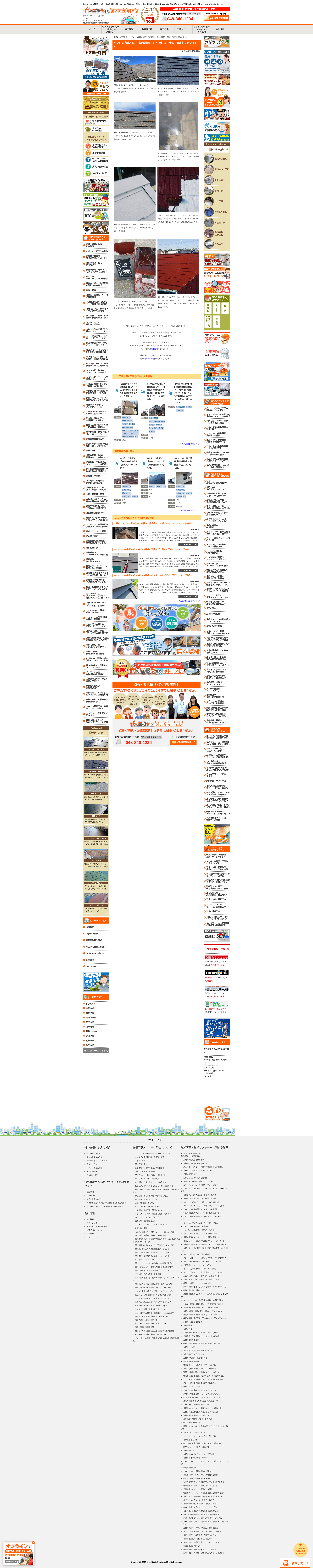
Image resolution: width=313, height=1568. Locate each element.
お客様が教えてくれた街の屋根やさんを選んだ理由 (106, 1203)
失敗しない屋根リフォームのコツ (216, 488)
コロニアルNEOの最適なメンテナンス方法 (217, 596)
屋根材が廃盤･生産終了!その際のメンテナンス (96, 581)
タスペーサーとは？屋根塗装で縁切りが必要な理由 (203, 1300)
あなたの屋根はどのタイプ (193, 1160)
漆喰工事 (219, 180)
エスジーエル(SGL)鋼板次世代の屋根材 (96, 618)
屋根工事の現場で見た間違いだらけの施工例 (216, 677)
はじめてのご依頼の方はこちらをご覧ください (153, 1153)
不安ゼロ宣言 (92, 1164)
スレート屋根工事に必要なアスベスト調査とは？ (97, 707)
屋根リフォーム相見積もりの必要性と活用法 (152, 1252)
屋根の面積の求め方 (95, 439)
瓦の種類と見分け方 (95, 513)
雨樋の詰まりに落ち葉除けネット (148, 1320)
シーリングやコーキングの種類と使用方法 (97, 412)
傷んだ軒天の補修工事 (192, 1423)
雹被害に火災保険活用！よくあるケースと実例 (217, 715)
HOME (115, 37)
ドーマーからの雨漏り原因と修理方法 (96, 673)
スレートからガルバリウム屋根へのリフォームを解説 (218, 415)
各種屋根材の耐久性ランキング (195, 1458)
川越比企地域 (92, 1031)
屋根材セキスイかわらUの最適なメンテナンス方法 (217, 590)
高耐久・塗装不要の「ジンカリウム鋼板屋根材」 (202, 1394)
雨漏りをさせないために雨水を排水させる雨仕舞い (203, 1518)
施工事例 (129, 29)
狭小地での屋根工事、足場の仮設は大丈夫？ (200, 1198)
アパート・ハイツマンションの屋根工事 (216, 906)
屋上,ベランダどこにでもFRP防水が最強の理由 (97, 351)
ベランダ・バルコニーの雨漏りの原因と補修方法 (97, 364)
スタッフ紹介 (92, 934)
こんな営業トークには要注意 (216, 775)
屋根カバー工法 (222, 169)
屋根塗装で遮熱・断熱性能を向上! (216, 696)
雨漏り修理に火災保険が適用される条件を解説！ (217, 709)
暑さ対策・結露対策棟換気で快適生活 (197, 1351)
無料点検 (154, 349)
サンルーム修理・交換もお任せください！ (217, 862)
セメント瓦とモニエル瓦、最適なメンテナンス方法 (203, 1272)
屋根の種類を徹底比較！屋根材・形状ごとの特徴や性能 (204, 1244)
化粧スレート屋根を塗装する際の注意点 (215, 577)
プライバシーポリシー (96, 953)
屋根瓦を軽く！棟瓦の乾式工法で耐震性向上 (216, 658)
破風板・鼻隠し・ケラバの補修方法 (197, 1283)
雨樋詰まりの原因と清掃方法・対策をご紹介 (152, 1316)
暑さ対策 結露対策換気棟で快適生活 (95, 482)
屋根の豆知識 (92, 548)
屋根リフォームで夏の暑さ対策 (147, 1217)
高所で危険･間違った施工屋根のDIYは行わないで (97, 639)
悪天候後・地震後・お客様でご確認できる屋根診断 (203, 1167)
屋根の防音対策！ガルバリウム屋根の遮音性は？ (218, 466)
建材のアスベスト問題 (96, 531)
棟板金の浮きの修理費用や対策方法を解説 (97, 284)
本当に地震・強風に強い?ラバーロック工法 (97, 433)
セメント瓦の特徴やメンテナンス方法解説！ (97, 371)
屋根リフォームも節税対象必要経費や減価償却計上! (218, 924)
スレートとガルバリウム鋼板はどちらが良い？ (217, 409)
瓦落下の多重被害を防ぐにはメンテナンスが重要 (217, 639)
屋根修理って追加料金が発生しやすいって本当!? (217, 800)
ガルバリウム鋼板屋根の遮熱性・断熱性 (217, 434)
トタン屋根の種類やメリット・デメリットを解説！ (203, 1261)
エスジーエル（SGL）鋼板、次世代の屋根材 (200, 1475)
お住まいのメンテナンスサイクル (196, 1432)
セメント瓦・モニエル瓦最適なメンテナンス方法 (97, 378)
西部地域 (90, 1027)
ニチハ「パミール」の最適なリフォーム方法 (200, 1185)
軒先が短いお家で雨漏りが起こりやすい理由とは (97, 519)
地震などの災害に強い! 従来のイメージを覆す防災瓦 (203, 1376)
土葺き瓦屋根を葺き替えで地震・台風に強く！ (97, 385)
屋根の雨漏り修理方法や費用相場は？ (97, 652)
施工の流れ (165, 29)
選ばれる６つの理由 (94, 1157)
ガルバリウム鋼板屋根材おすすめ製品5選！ (217, 447)
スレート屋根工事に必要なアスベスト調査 (199, 1383)
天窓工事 (219, 244)
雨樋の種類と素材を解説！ (145, 1327)
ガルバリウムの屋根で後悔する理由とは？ (96, 611)
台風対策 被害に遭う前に (144, 1203)
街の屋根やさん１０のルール (98, 1161)
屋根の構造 (91, 290)
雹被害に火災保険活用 (192, 1546)
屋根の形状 (91, 450)
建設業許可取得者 (94, 940)
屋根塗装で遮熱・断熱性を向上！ (196, 1358)
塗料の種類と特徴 (216, 949)
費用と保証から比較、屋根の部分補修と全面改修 (218, 507)
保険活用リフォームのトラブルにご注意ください (218, 812)
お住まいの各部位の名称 (97, 251)
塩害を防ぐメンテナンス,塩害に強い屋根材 (97, 567)
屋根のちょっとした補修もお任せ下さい (150, 1175)
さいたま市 (91, 1004)
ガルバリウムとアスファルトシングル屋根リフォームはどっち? (97, 596)
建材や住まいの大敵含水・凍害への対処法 (96, 488)
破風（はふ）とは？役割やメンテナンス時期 (97, 721)
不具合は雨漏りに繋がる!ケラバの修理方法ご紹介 (97, 303)
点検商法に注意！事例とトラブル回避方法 (151, 1182)
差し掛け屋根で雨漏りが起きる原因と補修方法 (201, 1514)
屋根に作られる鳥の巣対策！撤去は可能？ (151, 1324)
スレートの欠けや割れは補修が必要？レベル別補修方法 (204, 1258)
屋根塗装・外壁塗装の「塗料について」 (198, 1171)
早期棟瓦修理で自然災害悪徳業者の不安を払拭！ (97, 392)
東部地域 (90, 1022)
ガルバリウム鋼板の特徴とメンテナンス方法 (97, 625)
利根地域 (90, 1040)
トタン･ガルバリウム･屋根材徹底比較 (96, 604)
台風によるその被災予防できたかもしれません (218, 632)
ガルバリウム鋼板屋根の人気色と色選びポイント (202, 1234)
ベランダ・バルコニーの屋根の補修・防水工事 (153, 1214)
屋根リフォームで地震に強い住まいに (149, 1207)
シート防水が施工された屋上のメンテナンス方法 (97, 337)
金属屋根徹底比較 (190, 1468)
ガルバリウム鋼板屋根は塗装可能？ (217, 428)
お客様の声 (147, 29)
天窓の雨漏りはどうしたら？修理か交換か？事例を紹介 (204, 1287)
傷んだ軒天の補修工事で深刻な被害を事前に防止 (97, 316)
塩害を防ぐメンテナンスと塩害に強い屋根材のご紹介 (203, 1493)
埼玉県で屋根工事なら (96, 947)
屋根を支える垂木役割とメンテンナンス (96, 646)
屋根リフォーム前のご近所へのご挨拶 (215, 750)
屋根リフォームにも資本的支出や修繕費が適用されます (156, 1263)
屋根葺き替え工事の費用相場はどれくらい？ (217, 501)
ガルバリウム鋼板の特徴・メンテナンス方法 (200, 1390)
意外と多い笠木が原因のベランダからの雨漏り (97, 310)
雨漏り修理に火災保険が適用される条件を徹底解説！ (203, 1553)
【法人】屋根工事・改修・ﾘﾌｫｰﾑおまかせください (218, 918)
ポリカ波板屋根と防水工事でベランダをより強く (218, 875)
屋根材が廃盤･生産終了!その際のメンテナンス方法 (202, 1311)
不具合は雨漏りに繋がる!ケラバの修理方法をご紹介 (203, 1304)
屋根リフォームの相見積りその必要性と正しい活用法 (218, 743)
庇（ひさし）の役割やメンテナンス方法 (97, 666)
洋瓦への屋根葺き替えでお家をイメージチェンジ (97, 588)
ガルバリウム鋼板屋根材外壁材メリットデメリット (218, 460)
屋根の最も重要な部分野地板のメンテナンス (96, 542)
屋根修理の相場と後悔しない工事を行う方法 (216, 494)
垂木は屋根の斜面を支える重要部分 (148, 1274)
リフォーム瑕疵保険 (94, 1168)
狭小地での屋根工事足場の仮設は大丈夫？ (216, 603)
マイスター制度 (93, 1175)
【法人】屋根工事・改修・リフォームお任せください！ (156, 1232)
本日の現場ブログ (94, 1199)
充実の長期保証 (93, 1171)
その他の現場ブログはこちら (189, 601)
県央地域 (90, 1013)
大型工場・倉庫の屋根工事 (145, 1221)
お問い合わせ (149, 359)
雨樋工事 (219, 190)
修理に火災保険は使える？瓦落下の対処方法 (218, 645)
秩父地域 (90, 1045)
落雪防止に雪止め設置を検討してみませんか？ (153, 1302)
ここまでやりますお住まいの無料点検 (201, 29)
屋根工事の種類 (216, 149)
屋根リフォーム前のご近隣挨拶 (147, 1179)
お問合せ (90, 960)
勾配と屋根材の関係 (95, 494)
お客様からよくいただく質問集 (195, 1178)
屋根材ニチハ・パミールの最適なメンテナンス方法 (218, 584)
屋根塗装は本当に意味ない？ (94, 264)
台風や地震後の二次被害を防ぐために (217, 651)
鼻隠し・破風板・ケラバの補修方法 (97, 296)
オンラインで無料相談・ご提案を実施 (149, 1157)
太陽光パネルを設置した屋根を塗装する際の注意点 (154, 1331)
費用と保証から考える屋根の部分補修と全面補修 (154, 1267)
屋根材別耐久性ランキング (94, 560)
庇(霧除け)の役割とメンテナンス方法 (94, 406)
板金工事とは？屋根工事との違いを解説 (97, 277)
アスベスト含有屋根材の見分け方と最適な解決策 (97, 525)
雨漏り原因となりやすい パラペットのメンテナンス (155, 1288)
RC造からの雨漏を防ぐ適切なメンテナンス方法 (201, 1397)
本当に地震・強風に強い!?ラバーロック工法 (200, 1507)
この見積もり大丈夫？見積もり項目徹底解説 (216, 762)
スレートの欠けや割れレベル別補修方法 (216, 545)
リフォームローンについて (145, 1260)
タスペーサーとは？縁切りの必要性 (95, 323)
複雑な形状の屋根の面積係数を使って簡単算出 (97, 445)
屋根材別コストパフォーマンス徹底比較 (97, 553)
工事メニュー (183, 29)
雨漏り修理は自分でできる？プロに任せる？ (97, 271)
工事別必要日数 (213, 614)
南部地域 (90, 1008)
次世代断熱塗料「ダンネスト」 (213, 690)
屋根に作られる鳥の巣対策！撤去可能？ (217, 894)
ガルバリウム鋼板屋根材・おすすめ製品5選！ (201, 1209)
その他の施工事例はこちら (190, 444)
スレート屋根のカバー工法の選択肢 (218, 539)
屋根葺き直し (221, 212)
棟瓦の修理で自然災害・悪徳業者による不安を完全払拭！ (205, 1318)
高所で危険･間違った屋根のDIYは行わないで (200, 1401)
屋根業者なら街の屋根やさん (98, 1226)
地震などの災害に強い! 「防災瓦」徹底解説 (216, 670)
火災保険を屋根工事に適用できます (148, 1210)
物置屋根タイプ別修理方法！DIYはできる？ (216, 856)
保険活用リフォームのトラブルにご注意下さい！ (202, 1486)
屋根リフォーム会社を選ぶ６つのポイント (218, 620)
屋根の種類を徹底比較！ (212, 526)
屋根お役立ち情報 (214, 626)
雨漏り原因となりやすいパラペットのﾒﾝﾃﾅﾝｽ (97, 344)
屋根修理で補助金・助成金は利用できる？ (216, 721)
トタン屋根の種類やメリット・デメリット (216, 558)
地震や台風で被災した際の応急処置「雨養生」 (97, 426)
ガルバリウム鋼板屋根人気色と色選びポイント (217, 441)
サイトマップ (92, 966)
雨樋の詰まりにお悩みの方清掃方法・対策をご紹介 (218, 881)
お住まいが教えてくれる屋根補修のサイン (217, 514)
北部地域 (90, 1036)
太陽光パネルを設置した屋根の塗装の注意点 (217, 571)
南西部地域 (91, 1017)
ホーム (92, 29)
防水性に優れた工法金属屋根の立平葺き (95, 419)
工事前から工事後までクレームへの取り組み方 (217, 756)
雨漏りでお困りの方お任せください (148, 1171)
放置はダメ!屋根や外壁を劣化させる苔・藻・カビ (97, 574)
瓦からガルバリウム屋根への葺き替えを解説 (217, 422)
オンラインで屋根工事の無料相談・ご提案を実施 (217, 737)
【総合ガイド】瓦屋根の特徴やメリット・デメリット (203, 1241)
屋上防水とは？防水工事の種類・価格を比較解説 (97, 358)
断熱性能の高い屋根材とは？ (93, 687)
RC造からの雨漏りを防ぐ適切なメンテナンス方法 (97, 659)
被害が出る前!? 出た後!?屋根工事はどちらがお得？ (218, 769)
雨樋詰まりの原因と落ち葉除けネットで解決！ (218, 887)
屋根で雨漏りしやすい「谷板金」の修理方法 (96, 507)
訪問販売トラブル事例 (216, 781)
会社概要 (220, 29)
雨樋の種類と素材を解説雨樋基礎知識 (97, 700)
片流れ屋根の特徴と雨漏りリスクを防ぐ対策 (97, 456)
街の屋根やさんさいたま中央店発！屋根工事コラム (106, 1206)
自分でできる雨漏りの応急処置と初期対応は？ (217, 702)
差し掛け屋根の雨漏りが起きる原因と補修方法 (97, 470)
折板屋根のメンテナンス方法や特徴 (197, 1265)
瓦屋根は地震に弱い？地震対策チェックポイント (218, 664)
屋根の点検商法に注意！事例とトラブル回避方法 (217, 787)
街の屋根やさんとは (94, 1153)
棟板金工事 (220, 222)
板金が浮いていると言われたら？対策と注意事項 (218, 793)
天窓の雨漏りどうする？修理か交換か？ (97, 680)
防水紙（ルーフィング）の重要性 (196, 1447)
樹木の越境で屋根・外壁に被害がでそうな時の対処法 (218, 806)
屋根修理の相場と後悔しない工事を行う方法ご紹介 (154, 1245)
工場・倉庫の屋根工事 (216, 899)
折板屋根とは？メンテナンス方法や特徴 (217, 564)
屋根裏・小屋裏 (93, 476)
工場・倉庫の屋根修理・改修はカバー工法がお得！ (218, 868)
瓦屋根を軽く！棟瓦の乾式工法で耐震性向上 (200, 1369)
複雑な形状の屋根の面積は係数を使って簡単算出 (202, 1343)
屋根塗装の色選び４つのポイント (214, 683)
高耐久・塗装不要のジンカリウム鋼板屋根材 (97, 632)
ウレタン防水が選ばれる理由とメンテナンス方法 (97, 330)
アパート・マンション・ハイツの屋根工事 (151, 1225)
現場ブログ (124, 37)
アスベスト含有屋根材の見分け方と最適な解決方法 (203, 1379)
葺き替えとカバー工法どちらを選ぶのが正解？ (217, 520)
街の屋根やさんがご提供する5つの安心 (110, 29)
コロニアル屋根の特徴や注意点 (214, 552)
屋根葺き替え (221, 159)
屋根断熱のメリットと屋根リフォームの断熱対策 (97, 694)
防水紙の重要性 (93, 536)
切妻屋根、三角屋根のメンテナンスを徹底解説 (97, 463)
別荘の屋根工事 (213, 911)
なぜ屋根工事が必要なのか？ (217, 482)
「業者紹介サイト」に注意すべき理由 (216, 819)
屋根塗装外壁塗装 (219, 233)
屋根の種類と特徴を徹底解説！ (95, 245)
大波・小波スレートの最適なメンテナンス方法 (97, 399)
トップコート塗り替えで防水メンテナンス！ (97, 714)
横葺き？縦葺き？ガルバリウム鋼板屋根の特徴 (218, 453)
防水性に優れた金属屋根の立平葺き (197, 1478)
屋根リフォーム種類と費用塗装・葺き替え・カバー (218, 533)
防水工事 (219, 201)
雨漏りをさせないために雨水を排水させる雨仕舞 (97, 500)
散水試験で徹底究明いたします (147, 1199)
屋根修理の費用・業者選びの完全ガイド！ (97, 257)
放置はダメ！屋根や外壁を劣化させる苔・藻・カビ (203, 1496)
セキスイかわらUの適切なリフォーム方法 (199, 1181)
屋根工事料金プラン (143, 1164)
